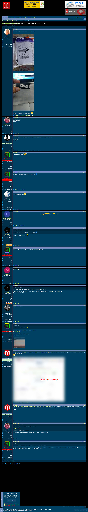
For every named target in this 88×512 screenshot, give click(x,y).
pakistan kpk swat (8, 319)
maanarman (5, 25)
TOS (69, 506)
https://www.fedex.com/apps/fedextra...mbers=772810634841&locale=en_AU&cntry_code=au (33, 352)
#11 (85, 285)
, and (23, 420)
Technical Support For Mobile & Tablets (12, 504)
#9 (85, 247)
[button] (16, 17)
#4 (85, 152)
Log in (9, 500)
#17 (85, 441)
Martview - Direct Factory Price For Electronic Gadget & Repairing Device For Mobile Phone (32, 406)
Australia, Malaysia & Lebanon (9, 149)
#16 (85, 423)
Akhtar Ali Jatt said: (18, 229)
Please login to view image (49, 379)
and (20, 189)
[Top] (83, 507)
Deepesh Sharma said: (18, 443)
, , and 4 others (24, 115)
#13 (85, 323)
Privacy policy (73, 506)
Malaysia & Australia (8, 366)
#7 (85, 211)
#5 (85, 172)
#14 (85, 350)
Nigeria (10, 281)
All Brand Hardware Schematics (10, 505)
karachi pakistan (9, 44)
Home (80, 506)
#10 (85, 267)
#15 (85, 405)
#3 (85, 135)
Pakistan (10, 166)
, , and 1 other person (28, 149)
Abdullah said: (16, 325)
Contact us (65, 506)
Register (14, 500)
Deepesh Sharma (16, 331)
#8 (85, 228)
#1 (85, 29)
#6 (85, 192)
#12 (85, 305)
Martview (10, 225)
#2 (85, 117)
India (11, 131)
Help (78, 506)
